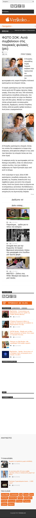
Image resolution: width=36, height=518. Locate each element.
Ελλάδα (4, 501)
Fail (21, 494)
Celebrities (14, 494)
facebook (19, 6)
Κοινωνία (11, 501)
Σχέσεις (4, 504)
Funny (26, 494)
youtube (23, 6)
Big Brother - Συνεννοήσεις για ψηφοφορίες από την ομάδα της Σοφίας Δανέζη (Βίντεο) (20, 312)
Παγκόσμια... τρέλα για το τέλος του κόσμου (17, 226)
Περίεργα (27, 501)
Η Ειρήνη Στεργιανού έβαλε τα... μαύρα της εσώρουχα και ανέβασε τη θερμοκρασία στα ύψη (21, 322)
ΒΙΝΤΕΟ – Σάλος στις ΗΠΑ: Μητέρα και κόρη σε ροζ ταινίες (17, 275)
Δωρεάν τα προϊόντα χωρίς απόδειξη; (20, 461)
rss (12, 6)
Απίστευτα (12, 498)
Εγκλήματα (28, 498)
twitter (15, 6)
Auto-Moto (5, 494)
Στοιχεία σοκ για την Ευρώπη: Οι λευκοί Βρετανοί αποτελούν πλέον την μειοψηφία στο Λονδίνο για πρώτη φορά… (18, 250)
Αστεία (20, 498)
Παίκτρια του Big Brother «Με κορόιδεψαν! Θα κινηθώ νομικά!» (20, 342)
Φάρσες (11, 504)
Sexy (31, 494)
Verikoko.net (22, 513)
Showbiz (5, 498)
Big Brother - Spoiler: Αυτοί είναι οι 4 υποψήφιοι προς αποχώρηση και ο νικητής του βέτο (21, 353)
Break (5, 31)
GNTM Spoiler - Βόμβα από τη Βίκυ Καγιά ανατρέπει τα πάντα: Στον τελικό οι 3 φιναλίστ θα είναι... (22, 333)
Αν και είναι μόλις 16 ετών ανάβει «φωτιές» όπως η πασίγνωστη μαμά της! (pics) (22, 472)
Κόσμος (5, 52)
